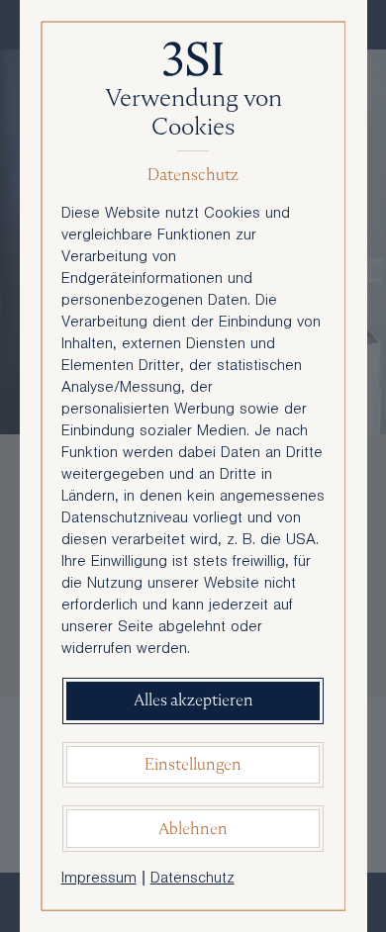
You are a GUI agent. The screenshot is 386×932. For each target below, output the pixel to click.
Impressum (99, 879)
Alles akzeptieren (193, 700)
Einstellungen (193, 764)
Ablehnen (193, 828)
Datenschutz (192, 879)
